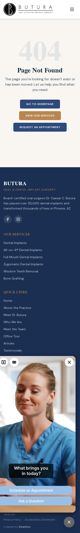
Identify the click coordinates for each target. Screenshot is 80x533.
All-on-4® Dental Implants (23, 250)
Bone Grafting (14, 278)
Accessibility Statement (40, 519)
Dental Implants (15, 243)
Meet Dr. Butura (15, 315)
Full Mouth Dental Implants (23, 257)
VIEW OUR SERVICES (40, 115)
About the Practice (17, 308)
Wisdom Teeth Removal (21, 271)
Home (8, 301)
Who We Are (13, 322)
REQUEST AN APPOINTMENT (40, 127)
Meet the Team (15, 329)
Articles (9, 343)
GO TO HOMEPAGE (40, 104)
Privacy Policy (12, 519)
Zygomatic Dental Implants (23, 264)
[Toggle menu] (72, 9)
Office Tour (12, 336)
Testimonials (13, 350)
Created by (17, 527)
